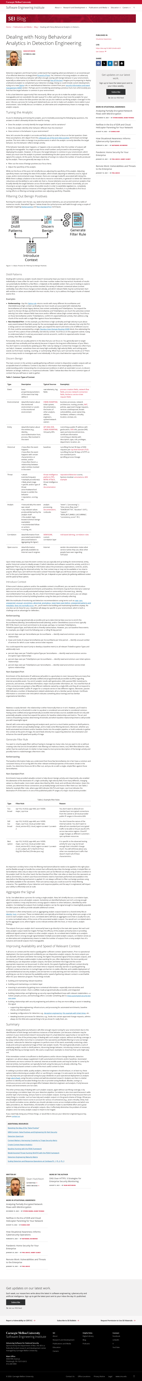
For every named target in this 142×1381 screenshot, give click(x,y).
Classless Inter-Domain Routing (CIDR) (55, 329)
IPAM (55, 402)
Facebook (116, 1336)
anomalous (46, 603)
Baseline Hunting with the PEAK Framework (25, 1149)
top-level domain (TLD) (79, 449)
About (55, 1336)
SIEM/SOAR (47, 534)
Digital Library (88, 1336)
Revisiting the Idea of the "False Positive (23, 1128)
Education (57, 1347)
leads (18, 1078)
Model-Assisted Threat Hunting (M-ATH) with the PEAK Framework (33, 1153)
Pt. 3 (62, 1161)
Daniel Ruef (25, 1225)
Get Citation (100, 52)
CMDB (45, 402)
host (14, 914)
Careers (56, 1351)
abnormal (37, 603)
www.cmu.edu (121, 1376)
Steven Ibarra (28, 1211)
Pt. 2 (58, 1161)
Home (8, 27)
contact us (16, 1116)
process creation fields (69, 389)
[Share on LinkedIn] (110, 63)
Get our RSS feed (117, 98)
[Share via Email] (115, 63)
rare (80, 600)
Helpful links (87, 1333)
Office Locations (84, 1376)
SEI (54, 1333)
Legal (110, 1376)
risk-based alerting (67, 534)
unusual (19, 603)
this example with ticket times (74, 1013)
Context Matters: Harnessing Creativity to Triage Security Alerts (32, 1140)
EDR (52, 427)
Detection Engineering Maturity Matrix (23, 1157)
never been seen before (61, 603)
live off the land (57, 80)
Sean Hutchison (70, 1185)
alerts (13, 1078)
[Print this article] (121, 63)
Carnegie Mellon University (22, 1376)
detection (73, 474)
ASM (51, 402)
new (76, 600)
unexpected (10, 603)
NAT (85, 404)
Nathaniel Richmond (30, 1239)
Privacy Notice (99, 1376)
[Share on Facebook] (98, 63)
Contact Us (70, 1376)
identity (9, 914)
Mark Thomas (39, 1211)
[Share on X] (104, 63)
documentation (49, 487)
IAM (48, 427)
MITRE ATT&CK (49, 479)
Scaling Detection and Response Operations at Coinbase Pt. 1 (32, 1161)
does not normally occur (24, 605)
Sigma (21, 85)
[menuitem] (26, 8)
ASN (72, 429)
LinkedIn (116, 1340)
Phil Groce (26, 1252)
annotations (79, 477)
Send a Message (32, 1186)
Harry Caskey (36, 1252)
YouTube (116, 1347)
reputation (64, 474)
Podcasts (86, 1343)
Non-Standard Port (44, 207)
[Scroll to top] (134, 1376)
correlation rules (82, 534)
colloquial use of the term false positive (53, 138)
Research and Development (63, 1340)
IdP (44, 427)
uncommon (28, 603)
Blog (36, 27)
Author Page (31, 1183)
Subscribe (116, 92)
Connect (116, 1333)
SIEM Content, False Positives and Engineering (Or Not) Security (32, 1132)
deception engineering (53, 1013)
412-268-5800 (11, 1364)
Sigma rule (32, 303)
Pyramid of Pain (43, 75)
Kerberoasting (27, 207)
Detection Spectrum (16, 1136)
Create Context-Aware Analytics (20, 1144)
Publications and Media (22, 27)
